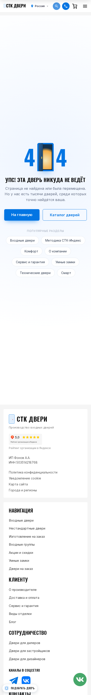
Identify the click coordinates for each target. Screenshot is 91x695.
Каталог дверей (65, 215)
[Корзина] (74, 6)
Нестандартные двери (27, 528)
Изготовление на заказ (27, 536)
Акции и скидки (21, 552)
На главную (21, 214)
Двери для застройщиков (29, 651)
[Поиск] (56, 6)
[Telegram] (14, 681)
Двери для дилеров (24, 643)
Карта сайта (18, 484)
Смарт (66, 273)
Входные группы (22, 544)
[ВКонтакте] (26, 681)
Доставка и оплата (24, 597)
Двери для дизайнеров (27, 659)
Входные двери (22, 240)
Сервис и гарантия (30, 262)
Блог (12, 622)
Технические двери (35, 273)
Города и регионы (23, 490)
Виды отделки (20, 614)
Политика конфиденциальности (33, 472)
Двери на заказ (21, 569)
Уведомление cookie (25, 478)
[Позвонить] (66, 6)
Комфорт (31, 251)
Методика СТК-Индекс (63, 240)
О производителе (23, 590)
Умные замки (65, 262)
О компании (58, 251)
